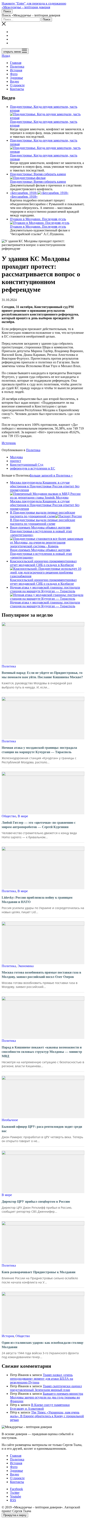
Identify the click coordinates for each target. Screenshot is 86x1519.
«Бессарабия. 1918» (24, 193)
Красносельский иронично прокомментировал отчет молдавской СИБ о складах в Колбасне (43, 581)
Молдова (16, 457)
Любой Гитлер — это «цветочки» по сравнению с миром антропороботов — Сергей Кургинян (39, 825)
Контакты (17, 89)
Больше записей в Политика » (51, 475)
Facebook (16, 1489)
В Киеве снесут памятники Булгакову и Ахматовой (40, 1406)
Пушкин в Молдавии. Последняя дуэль (38, 219)
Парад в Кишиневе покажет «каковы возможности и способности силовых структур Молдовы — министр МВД (42, 1052)
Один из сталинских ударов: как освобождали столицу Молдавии (42, 1345)
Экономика (26, 966)
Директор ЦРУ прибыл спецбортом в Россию (36, 1201)
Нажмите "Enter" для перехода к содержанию (34, 3)
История (16, 70)
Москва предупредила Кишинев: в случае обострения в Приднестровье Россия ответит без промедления (44, 504)
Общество (9, 816)
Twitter (14, 1492)
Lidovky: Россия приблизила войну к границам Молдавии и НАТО (37, 900)
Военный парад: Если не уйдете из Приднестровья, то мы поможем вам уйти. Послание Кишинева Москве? (42, 675)
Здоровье (16, 77)
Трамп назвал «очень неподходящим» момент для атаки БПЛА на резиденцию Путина (41, 1378)
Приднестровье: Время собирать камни (38, 174)
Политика (17, 66)
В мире (23, 816)
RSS (13, 1500)
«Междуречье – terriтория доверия (26, 7)
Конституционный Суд (26, 464)
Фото (14, 74)
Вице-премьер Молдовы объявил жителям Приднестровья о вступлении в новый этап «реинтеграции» (41, 553)
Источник (9, 443)
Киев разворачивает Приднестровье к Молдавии (38, 1272)
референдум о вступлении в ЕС (32, 468)
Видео (14, 81)
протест (15, 461)
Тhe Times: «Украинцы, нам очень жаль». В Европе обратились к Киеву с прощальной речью (47, 1416)
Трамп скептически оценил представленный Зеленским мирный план (46, 1388)
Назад (6, 55)
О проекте (17, 85)
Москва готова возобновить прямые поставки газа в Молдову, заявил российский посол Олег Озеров (41, 975)
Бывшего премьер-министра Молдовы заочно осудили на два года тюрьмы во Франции (46, 1397)
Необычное (10, 1120)
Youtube (15, 1496)
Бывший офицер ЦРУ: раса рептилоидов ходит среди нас (42, 1129)
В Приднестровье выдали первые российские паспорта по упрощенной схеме (42, 514)
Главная (15, 63)
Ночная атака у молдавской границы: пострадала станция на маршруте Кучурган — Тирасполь (45, 604)
